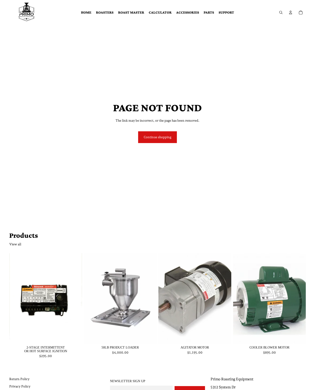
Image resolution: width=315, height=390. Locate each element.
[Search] (281, 12)
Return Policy (19, 379)
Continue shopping (157, 137)
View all (15, 244)
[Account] (290, 12)
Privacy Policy (19, 386)
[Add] (75, 337)
